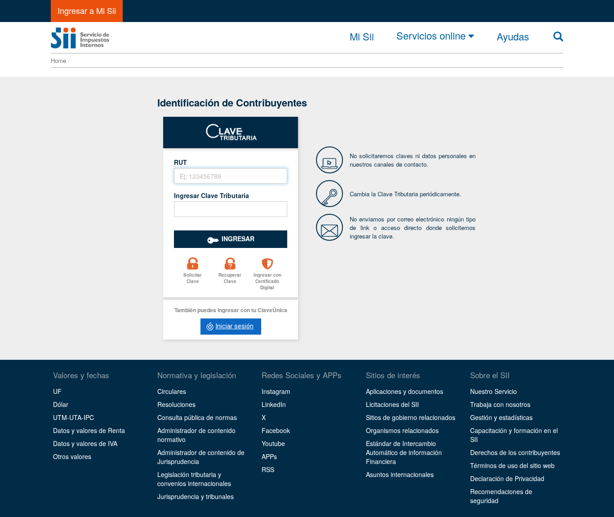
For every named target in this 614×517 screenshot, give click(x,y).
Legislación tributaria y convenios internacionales (194, 479)
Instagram (276, 391)
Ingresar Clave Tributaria (211, 195)
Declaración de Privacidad (507, 478)
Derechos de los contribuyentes (515, 452)
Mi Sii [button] (362, 36)
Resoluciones (176, 404)
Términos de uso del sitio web (512, 465)
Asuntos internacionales (400, 474)
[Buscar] (558, 36)
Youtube (273, 443)
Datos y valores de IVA (85, 443)
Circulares (171, 391)
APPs (269, 456)
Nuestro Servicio (493, 391)
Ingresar (238, 238)
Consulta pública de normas (197, 417)
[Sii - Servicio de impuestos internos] (80, 35)
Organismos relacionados (402, 430)
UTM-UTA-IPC (73, 417)
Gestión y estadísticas (501, 417)
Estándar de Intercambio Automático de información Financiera (404, 452)
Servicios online (432, 36)
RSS (268, 469)
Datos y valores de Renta (89, 430)
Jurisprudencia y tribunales (195, 496)
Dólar (60, 404)
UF (57, 391)
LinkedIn (274, 404)
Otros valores (72, 456)
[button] (192, 275)
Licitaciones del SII (392, 404)
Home (58, 60)
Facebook (276, 430)
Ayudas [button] (513, 36)
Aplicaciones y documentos (404, 391)
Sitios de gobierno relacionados (410, 417)
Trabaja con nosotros (500, 404)
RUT (180, 162)
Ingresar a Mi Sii (87, 10)
